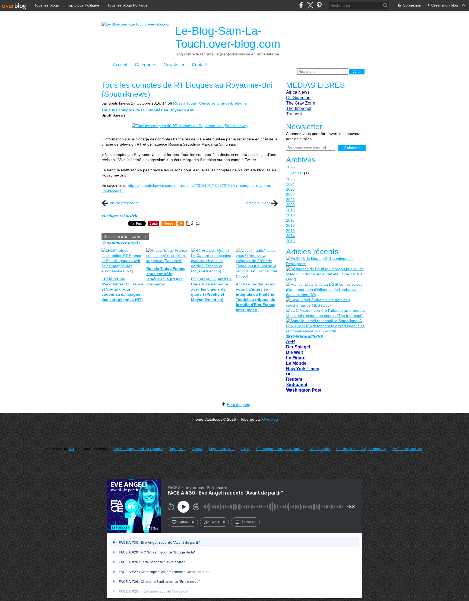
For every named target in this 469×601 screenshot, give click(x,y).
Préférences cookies (407, 449)
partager (218, 522)
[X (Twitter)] (310, 5)
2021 (290, 199)
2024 (290, 184)
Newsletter (174, 64)
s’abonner (186, 522)
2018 (290, 215)
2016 (290, 225)
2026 (290, 167)
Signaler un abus (222, 449)
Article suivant (258, 203)
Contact (199, 64)
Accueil (120, 64)
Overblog (270, 419)
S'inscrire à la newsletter (125, 236)
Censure (206, 103)
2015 (290, 230)
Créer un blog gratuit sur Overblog (138, 449)
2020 (290, 205)
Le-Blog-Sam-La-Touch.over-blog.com (227, 37)
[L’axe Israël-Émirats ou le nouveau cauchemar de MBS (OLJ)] (325, 302)
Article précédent (124, 203)
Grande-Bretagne (232, 103)
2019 (290, 210)
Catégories (145, 64)
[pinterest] (319, 5)
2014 (290, 236)
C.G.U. (246, 449)
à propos (249, 522)
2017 (290, 220)
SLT (71, 449)
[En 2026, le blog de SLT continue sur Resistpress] (325, 261)
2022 (290, 194)
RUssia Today (185, 103)
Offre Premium (320, 449)
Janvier (296, 173)
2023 (290, 189)
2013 (290, 241)
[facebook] (301, 5)
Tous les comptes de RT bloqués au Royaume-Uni (148, 110)
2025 (290, 179)
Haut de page (238, 404)
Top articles (177, 449)
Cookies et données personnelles (361, 449)
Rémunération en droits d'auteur (280, 449)
